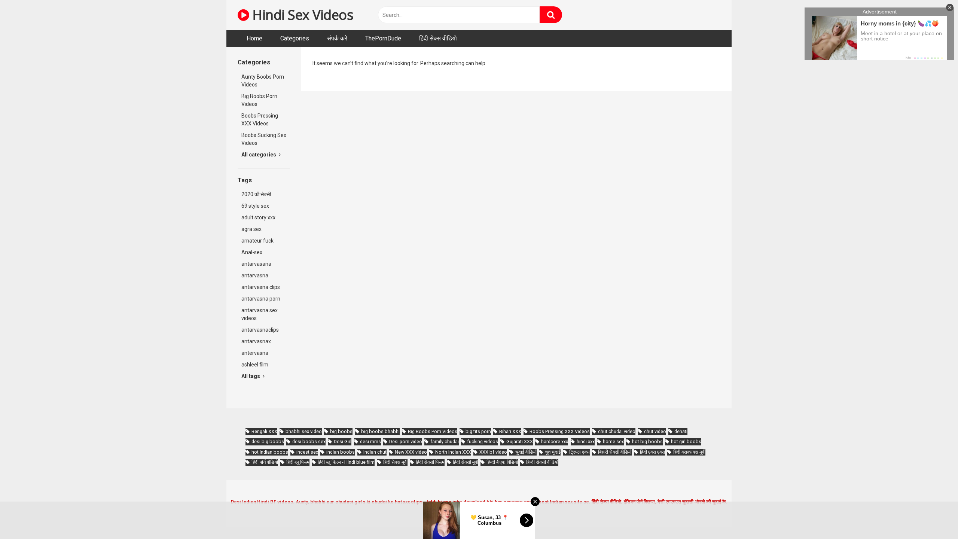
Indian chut (375, 452)
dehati (680, 431)
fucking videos (482, 441)
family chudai (444, 441)
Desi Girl (342, 441)
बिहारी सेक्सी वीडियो (615, 452)
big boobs (341, 431)
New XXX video (411, 452)
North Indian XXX (453, 452)
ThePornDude (383, 38)
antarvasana (256, 264)
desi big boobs (267, 441)
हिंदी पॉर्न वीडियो (264, 462)
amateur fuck (257, 241)
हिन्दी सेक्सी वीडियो (542, 462)
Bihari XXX (510, 431)
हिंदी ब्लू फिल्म (297, 462)
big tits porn (478, 431)
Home (254, 38)
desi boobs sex (309, 441)
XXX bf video (493, 452)
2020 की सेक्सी (256, 194)
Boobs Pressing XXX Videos (259, 120)
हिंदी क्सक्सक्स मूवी (689, 452)
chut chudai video (616, 431)
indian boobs (340, 452)
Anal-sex (251, 252)
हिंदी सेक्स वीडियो (438, 38)
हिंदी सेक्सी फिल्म (430, 462)
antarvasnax (256, 341)
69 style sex (255, 206)
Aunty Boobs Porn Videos (262, 81)
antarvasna (254, 275)
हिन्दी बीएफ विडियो (502, 462)
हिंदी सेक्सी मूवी (465, 462)
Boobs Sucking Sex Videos (263, 139)
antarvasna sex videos (259, 314)
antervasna (254, 353)
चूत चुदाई (553, 452)
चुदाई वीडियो (526, 452)
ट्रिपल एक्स (579, 452)
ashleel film (254, 365)
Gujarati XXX (519, 441)
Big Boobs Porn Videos (259, 100)
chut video (655, 431)
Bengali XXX (264, 431)
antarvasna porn (260, 299)
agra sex (251, 229)
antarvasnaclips (260, 330)
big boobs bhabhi (380, 431)
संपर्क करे (337, 38)
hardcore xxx (554, 441)
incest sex (307, 452)
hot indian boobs (269, 452)
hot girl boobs (686, 441)
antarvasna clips (260, 287)
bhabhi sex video (304, 431)
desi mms (370, 441)
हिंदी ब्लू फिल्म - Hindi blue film (346, 462)
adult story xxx (258, 217)
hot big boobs (647, 441)
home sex (613, 441)
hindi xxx (586, 441)
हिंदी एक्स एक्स (652, 452)
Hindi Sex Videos (301, 15)
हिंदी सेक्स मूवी (395, 462)
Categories (294, 38)
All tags (251, 376)
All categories (259, 155)
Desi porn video (405, 441)
